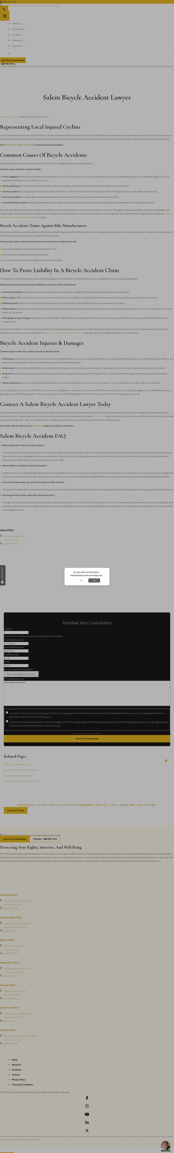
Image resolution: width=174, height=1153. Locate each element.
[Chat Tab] (87, 576)
